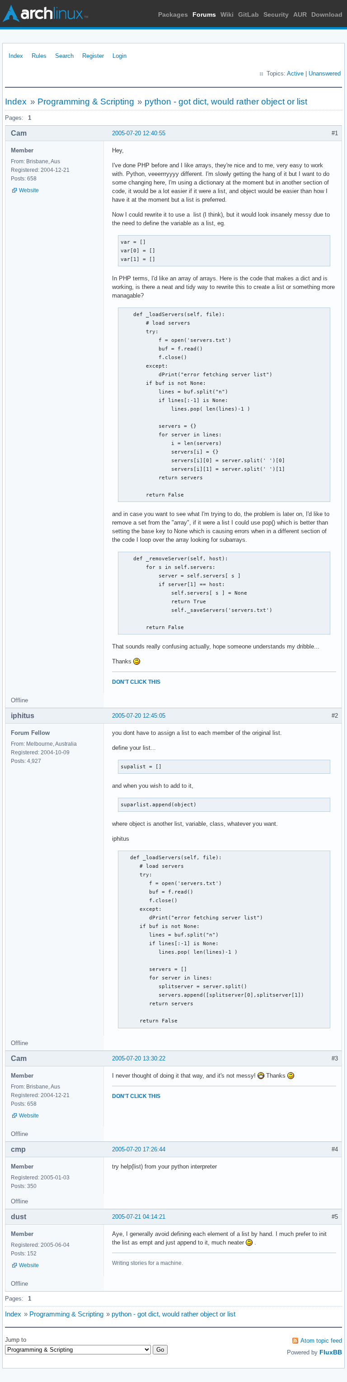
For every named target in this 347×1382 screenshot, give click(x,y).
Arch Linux (45, 14)
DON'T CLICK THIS (136, 682)
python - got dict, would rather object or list (226, 101)
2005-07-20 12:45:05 (138, 715)
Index (16, 55)
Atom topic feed (321, 1340)
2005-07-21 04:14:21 (138, 1216)
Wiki (227, 14)
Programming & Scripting (86, 101)
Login (120, 55)
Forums (204, 14)
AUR (300, 14)
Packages (173, 14)
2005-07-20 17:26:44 (138, 1149)
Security (276, 14)
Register (93, 55)
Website (29, 190)
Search (64, 55)
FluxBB (330, 1352)
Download (326, 14)
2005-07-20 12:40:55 (138, 133)
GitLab (248, 14)
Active (295, 73)
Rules (39, 55)
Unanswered (325, 73)
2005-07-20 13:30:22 (138, 1058)
